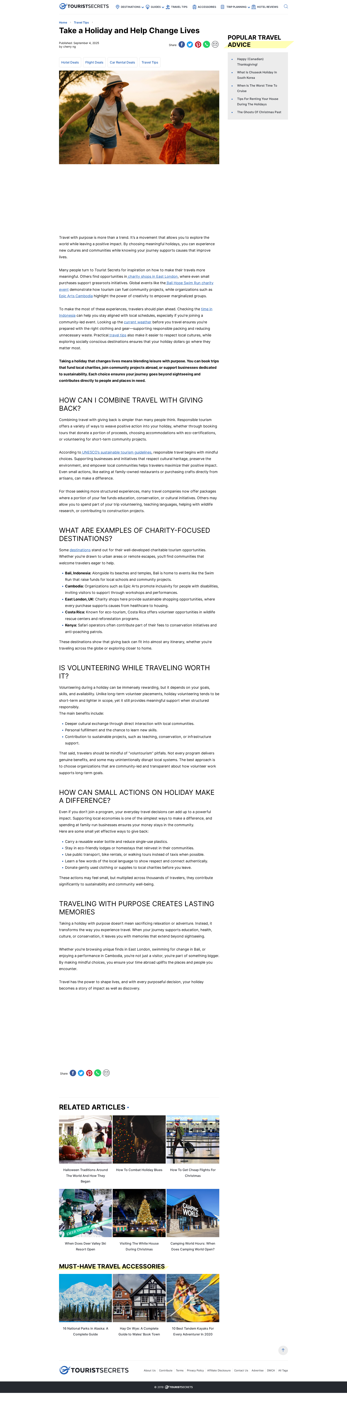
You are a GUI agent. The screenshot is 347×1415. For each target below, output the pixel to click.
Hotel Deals (70, 62)
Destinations (130, 6)
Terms (180, 1370)
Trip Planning (237, 6)
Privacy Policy (195, 1370)
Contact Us (241, 1370)
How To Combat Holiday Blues (139, 1170)
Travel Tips (179, 6)
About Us (150, 1370)
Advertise (258, 1370)
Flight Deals (94, 62)
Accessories (207, 6)
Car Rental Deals (122, 62)
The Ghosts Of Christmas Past (259, 112)
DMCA (271, 1370)
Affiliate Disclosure (219, 1370)
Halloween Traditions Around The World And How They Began (85, 1175)
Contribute (165, 1370)
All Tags (283, 1370)
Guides (156, 6)
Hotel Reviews (267, 6)
